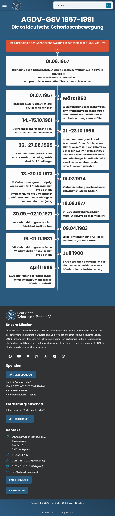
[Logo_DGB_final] (16, 5)
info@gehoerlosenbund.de (25, 471)
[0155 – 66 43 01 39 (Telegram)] (9, 466)
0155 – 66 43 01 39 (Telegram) (27, 466)
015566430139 (20, 454)
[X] (46, 356)
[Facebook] (10, 356)
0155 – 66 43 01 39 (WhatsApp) (28, 460)
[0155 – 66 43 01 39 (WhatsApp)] (9, 460)
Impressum (67, 512)
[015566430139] (9, 454)
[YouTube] (19, 356)
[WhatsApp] (63, 356)
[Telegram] (54, 356)
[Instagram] (37, 356)
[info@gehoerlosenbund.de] (9, 471)
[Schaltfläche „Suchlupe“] (108, 5)
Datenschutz (48, 512)
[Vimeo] (28, 356)
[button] (4, 5)
